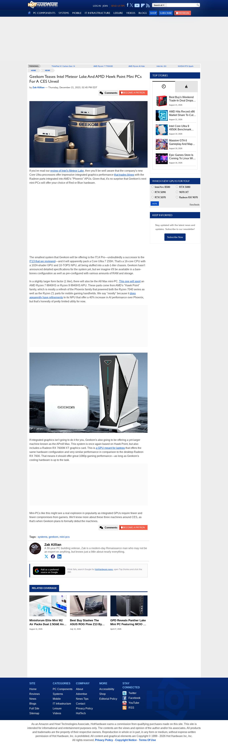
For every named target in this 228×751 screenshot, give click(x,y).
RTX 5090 (160, 192)
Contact (80, 703)
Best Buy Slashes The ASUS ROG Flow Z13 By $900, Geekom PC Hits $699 (88, 622)
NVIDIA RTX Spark (185, 66)
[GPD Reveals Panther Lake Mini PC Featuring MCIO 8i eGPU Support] (129, 605)
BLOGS (143, 13)
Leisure (57, 708)
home (33, 70)
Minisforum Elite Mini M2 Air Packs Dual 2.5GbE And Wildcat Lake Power (47, 622)
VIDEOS (130, 13)
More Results (194, 204)
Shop (153, 13)
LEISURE (118, 13)
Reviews (34, 694)
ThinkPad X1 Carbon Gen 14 (63, 66)
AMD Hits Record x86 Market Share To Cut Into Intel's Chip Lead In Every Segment (182, 113)
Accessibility (106, 689)
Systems (58, 694)
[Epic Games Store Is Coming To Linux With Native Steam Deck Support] (162, 158)
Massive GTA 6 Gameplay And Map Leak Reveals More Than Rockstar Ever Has (181, 142)
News (47, 70)
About (79, 689)
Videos (57, 713)
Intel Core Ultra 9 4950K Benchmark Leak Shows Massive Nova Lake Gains (181, 128)
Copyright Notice (126, 740)
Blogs (32, 703)
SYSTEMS (64, 13)
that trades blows (124, 174)
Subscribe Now (175, 237)
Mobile (57, 698)
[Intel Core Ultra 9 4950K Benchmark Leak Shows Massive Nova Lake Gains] (162, 129)
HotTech (81, 713)
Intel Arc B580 (162, 187)
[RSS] (148, 5)
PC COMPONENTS (44, 13)
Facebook (134, 698)
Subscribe (166, 13)
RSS (131, 707)
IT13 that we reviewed (42, 261)
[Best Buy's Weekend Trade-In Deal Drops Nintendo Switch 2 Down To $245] (162, 101)
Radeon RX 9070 (188, 197)
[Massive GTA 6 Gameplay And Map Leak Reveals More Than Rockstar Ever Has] (162, 144)
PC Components (62, 689)
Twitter (132, 693)
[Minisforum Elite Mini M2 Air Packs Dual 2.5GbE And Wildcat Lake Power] (48, 605)
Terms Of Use (147, 740)
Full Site (34, 708)
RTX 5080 (184, 187)
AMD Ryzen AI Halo (137, 66)
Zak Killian (52, 544)
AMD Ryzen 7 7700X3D (103, 66)
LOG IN (97, 6)
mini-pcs (65, 536)
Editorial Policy (108, 698)
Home (33, 689)
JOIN (105, 6)
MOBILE (76, 13)
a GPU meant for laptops (110, 448)
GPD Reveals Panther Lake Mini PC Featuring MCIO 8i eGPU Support (128, 622)
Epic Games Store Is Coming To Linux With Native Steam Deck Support (182, 157)
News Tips (82, 698)
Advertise (81, 694)
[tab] (163, 86)
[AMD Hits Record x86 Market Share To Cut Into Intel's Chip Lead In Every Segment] (162, 115)
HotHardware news (104, 569)
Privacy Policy (84, 708)
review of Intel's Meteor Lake (67, 170)
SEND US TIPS (118, 6)
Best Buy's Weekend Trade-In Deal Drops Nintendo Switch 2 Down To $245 (181, 99)
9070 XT (184, 192)
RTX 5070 (160, 197)
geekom (53, 536)
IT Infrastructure (62, 703)
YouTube (134, 702)
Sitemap (34, 713)
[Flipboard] (143, 5)
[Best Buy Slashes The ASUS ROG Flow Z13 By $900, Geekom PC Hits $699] (88, 605)
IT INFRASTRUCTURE (97, 13)
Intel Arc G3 (161, 66)
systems (42, 536)
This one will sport (130, 281)
